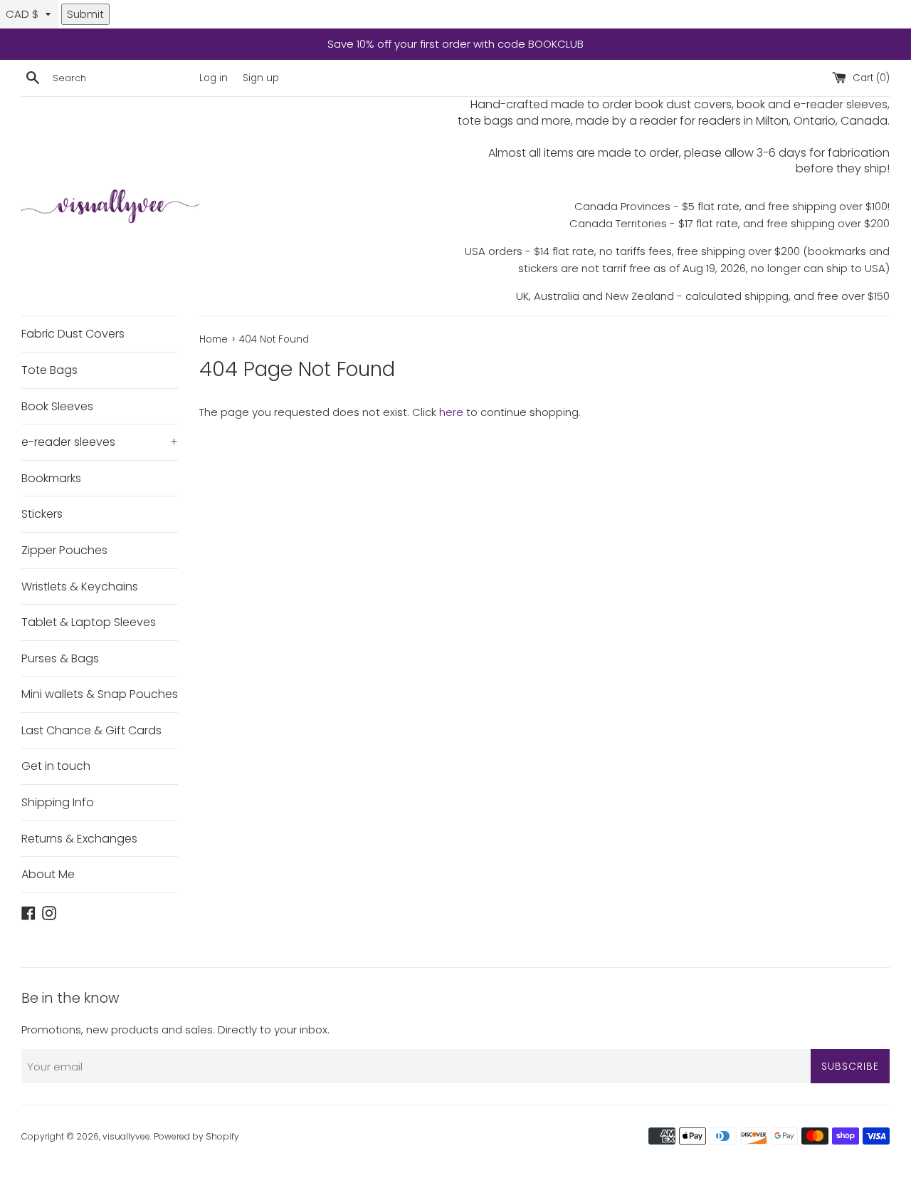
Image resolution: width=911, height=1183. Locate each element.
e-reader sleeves (99, 442)
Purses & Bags (60, 658)
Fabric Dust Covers (73, 333)
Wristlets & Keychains (79, 586)
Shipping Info (57, 802)
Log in (213, 78)
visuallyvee (126, 1136)
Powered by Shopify (196, 1136)
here (451, 412)
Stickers (42, 514)
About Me (48, 874)
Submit (85, 13)
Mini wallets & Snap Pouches (99, 694)
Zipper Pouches (64, 550)
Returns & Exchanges (79, 838)
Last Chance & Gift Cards (91, 730)
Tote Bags (49, 370)
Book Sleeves (57, 406)
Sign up (261, 78)
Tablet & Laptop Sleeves (88, 622)
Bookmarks (51, 478)
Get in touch (55, 766)
